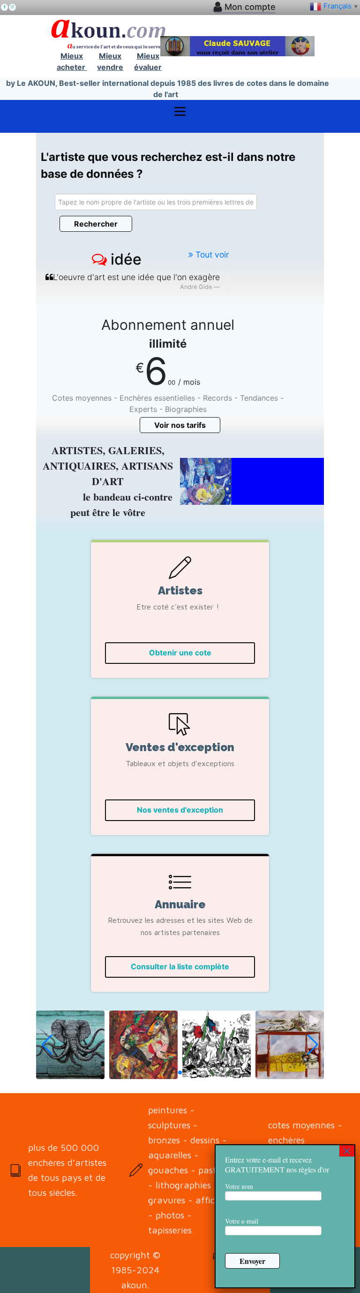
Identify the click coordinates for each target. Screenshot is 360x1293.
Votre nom (239, 1186)
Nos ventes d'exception (180, 809)
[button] (70, 1045)
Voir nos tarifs (180, 425)
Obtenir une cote (180, 652)
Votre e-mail (241, 1221)
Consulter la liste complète (180, 966)
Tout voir (211, 254)
